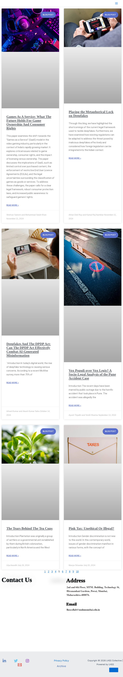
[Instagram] (27, 661)
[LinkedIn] (4, 661)
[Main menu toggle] (116, 3)
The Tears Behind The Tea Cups (29, 528)
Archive (61, 666)
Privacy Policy (61, 660)
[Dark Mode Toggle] (113, 670)
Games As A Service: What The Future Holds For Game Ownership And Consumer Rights (28, 122)
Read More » (12, 205)
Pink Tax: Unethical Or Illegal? (91, 528)
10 (77, 571)
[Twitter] (16, 661)
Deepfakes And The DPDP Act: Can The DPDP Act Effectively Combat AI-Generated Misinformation (28, 349)
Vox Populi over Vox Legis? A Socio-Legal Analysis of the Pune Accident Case (92, 374)
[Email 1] (20, 665)
